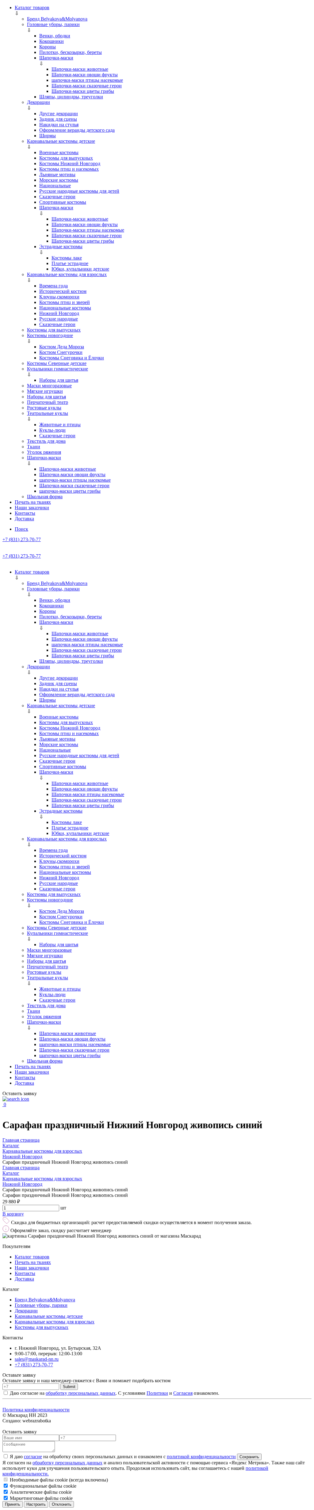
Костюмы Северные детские (56, 363)
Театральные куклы (47, 413)
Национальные (55, 185)
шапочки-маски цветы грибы (70, 491)
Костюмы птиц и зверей (64, 302)
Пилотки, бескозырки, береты (70, 52)
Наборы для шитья (58, 380)
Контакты (25, 513)
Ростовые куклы (44, 407)
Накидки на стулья (58, 124)
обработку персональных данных (81, 1393)
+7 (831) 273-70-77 (21, 539)
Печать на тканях (33, 502)
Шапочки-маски (56, 57)
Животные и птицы (60, 424)
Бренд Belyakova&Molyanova (57, 18)
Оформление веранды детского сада (77, 130)
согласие (33, 1456)
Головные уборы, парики (53, 24)
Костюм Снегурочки (60, 352)
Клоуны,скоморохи (59, 296)
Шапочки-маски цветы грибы (83, 91)
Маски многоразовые (49, 385)
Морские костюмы (58, 180)
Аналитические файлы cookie (40, 1492)
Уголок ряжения (44, 452)
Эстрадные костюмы (60, 246)
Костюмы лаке (67, 257)
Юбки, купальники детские (80, 268)
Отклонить (61, 1504)
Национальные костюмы (65, 307)
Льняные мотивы (57, 174)
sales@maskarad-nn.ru (37, 1359)
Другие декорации (58, 113)
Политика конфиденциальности (36, 1409)
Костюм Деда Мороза (61, 346)
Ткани (33, 446)
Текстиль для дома (46, 441)
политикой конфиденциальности (201, 1456)
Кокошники (51, 41)
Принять (12, 1504)
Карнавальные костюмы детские (61, 141)
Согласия (183, 1393)
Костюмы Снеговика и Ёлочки (71, 357)
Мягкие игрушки (45, 391)
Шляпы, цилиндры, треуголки (71, 96)
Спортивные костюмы (62, 202)
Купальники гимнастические (57, 368)
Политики (157, 1393)
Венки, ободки (54, 35)
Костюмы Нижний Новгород (69, 163)
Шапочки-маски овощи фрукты (85, 74)
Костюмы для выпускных (66, 158)
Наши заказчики (32, 507)
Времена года (53, 285)
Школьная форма (45, 496)
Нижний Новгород (59, 313)
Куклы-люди (52, 430)
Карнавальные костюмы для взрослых (67, 274)
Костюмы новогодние (50, 335)
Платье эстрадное (70, 263)
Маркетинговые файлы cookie (41, 1498)
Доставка (24, 518)
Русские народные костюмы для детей (79, 191)
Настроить (36, 1504)
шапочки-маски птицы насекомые (87, 80)
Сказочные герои (57, 196)
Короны (47, 46)
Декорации (38, 102)
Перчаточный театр (47, 402)
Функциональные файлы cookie (42, 1486)
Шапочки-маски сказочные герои (87, 85)
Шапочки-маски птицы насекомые (88, 230)
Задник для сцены (58, 119)
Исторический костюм (62, 291)
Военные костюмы (58, 152)
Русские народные (58, 318)
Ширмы (47, 135)
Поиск (21, 529)
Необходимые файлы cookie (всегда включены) (58, 1479)
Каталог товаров (32, 7)
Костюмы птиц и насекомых (69, 169)
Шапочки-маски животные (80, 69)
